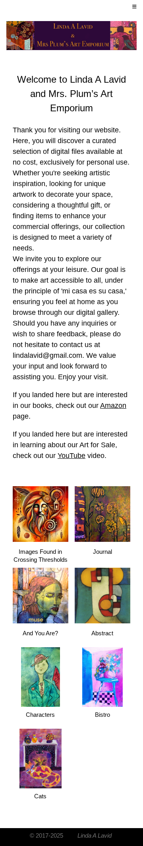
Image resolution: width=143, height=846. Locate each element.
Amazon (113, 405)
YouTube (71, 456)
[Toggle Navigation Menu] (134, 7)
